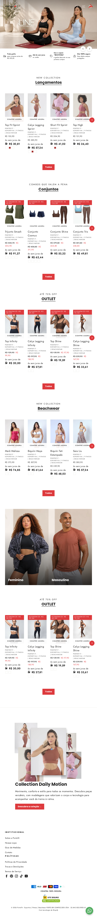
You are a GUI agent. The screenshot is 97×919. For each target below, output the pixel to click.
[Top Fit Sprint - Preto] (7, 148)
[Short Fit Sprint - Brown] (55, 148)
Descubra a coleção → (30, 806)
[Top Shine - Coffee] (55, 364)
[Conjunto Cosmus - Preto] (29, 261)
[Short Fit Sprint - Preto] (52, 148)
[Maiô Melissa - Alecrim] (10, 474)
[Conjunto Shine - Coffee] (55, 257)
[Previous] (83, 48)
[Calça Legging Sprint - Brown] (32, 151)
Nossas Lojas (11, 842)
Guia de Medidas (12, 847)
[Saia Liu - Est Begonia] (75, 474)
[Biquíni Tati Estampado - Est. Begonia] (52, 478)
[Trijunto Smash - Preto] (7, 257)
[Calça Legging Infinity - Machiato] (32, 371)
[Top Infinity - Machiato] (10, 367)
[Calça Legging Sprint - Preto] (29, 151)
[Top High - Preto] (75, 148)
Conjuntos (48, 189)
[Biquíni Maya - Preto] (32, 474)
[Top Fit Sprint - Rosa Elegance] (13, 148)
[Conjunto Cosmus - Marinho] (36, 261)
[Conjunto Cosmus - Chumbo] (39, 261)
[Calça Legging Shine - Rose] (75, 371)
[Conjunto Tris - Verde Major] (78, 257)
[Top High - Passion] (78, 148)
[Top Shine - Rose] (52, 364)
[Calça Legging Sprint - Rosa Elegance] (36, 151)
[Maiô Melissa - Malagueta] (7, 474)
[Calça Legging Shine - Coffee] (78, 371)
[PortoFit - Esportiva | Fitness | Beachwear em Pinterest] (11, 875)
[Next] (89, 48)
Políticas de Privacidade (16, 861)
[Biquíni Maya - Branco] (29, 474)
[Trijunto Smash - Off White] (10, 257)
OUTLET (49, 299)
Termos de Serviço (13, 871)
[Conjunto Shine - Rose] (52, 257)
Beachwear (48, 408)
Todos (48, 167)
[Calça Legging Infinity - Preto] (29, 371)
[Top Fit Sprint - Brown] (10, 148)
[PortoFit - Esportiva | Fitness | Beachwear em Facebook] (6, 875)
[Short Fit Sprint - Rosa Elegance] (58, 148)
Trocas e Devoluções (14, 866)
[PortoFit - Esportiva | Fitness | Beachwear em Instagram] (16, 875)
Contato (8, 852)
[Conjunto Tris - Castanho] (75, 257)
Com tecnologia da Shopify (48, 910)
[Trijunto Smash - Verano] (16, 257)
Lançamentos (48, 82)
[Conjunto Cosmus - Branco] (32, 261)
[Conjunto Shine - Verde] (58, 257)
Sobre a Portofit (12, 838)
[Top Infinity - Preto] (7, 367)
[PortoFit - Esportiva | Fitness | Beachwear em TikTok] (21, 875)
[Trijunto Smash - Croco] (13, 257)
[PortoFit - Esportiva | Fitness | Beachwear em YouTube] (26, 875)
